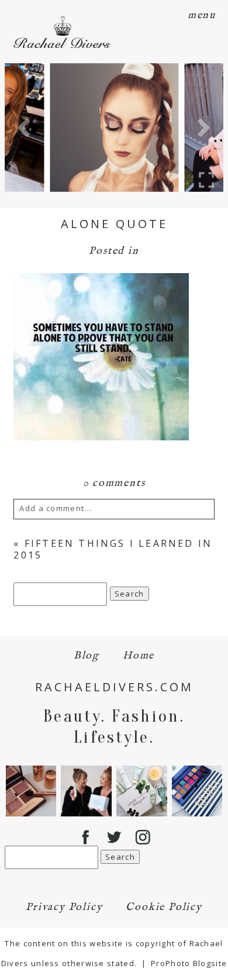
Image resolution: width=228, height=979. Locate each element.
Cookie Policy (164, 907)
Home (138, 656)
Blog (86, 656)
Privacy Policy (64, 907)
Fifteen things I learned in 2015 (112, 549)
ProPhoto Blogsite (189, 963)
